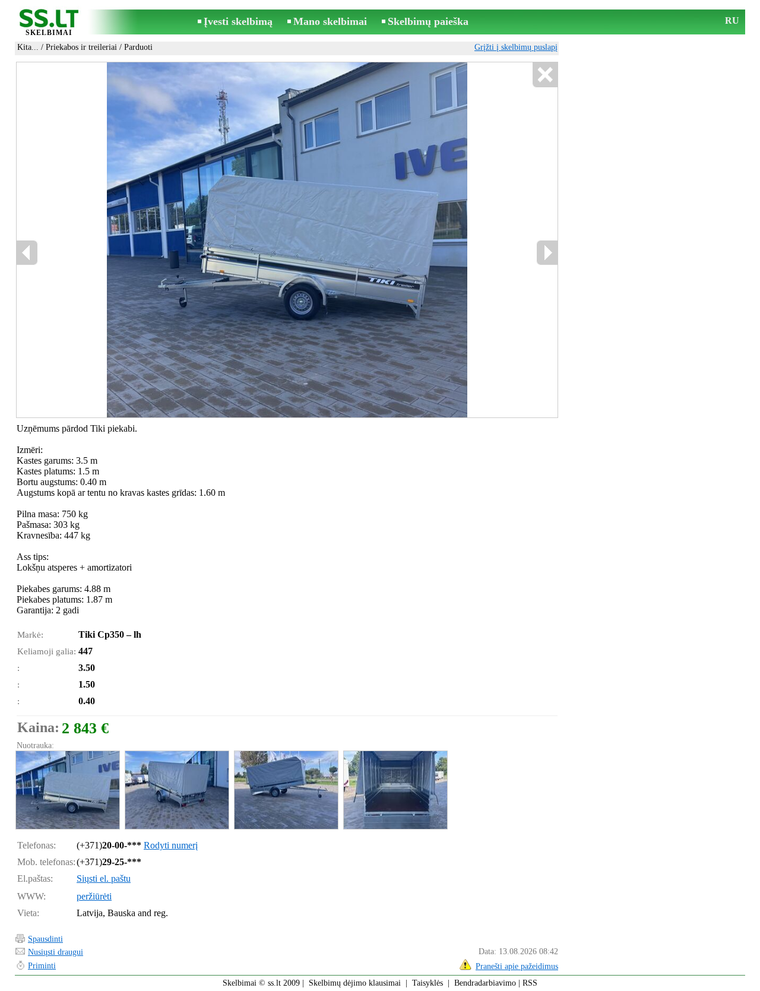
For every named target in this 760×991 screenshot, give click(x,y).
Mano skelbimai (330, 21)
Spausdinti (45, 939)
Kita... (28, 47)
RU (732, 20)
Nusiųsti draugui (55, 952)
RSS (529, 983)
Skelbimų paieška (428, 21)
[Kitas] (547, 252)
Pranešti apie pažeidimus (517, 966)
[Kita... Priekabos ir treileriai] (67, 790)
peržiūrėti (94, 896)
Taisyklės (427, 983)
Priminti (42, 965)
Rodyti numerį (171, 845)
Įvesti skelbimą (238, 21)
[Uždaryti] (545, 75)
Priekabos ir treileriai (81, 47)
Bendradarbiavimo (485, 983)
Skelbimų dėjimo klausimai (355, 983)
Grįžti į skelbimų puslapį (516, 47)
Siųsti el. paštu (104, 878)
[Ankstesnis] (27, 252)
